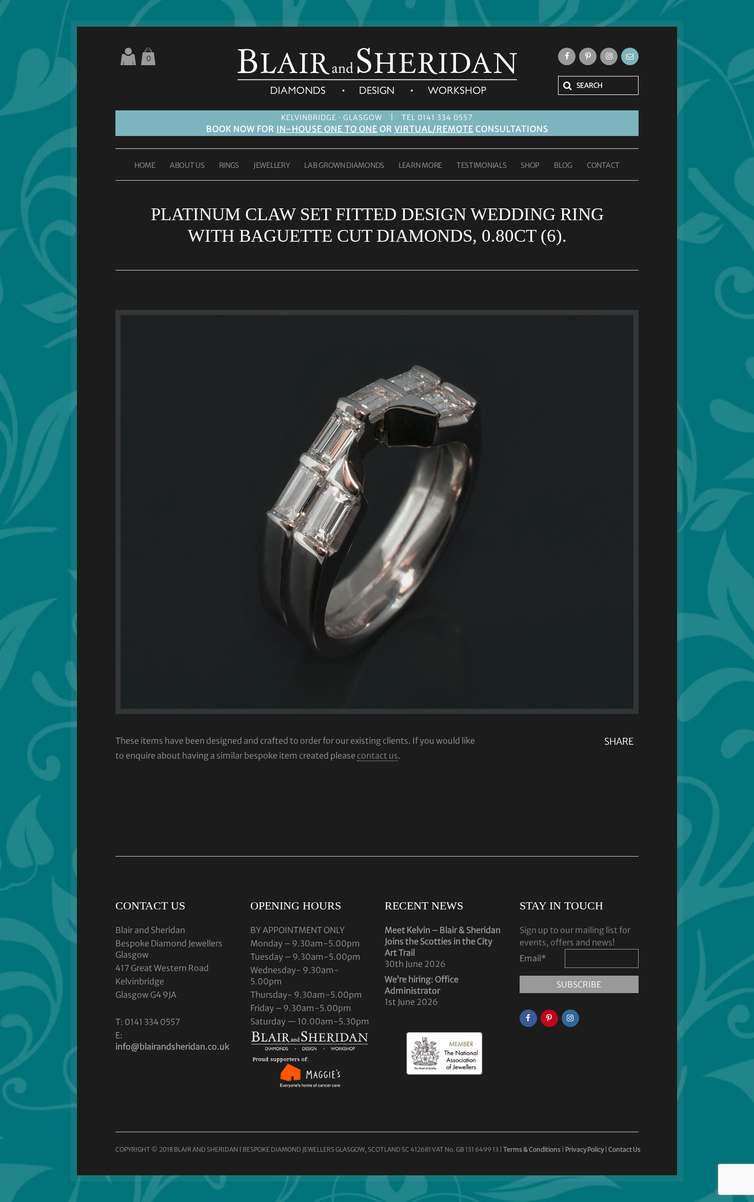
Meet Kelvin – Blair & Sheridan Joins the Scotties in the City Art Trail (443, 941)
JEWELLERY (271, 166)
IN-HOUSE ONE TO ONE (327, 129)
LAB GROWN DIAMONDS (344, 166)
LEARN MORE (420, 166)
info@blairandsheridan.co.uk (172, 1046)
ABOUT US (187, 166)
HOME (144, 166)
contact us (377, 755)
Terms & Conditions (532, 1149)
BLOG (563, 166)
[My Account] (128, 56)
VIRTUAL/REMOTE (433, 129)
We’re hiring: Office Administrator (422, 985)
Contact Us (624, 1149)
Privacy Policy (584, 1149)
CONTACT (603, 166)
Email (533, 958)
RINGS (229, 166)
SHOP (530, 166)
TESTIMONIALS (481, 166)
